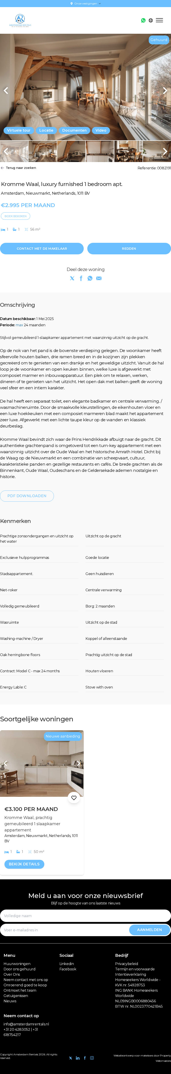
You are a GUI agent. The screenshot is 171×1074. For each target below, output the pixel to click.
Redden (129, 249)
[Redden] (74, 797)
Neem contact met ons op (26, 980)
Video (101, 130)
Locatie (46, 130)
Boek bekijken (15, 216)
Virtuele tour (19, 130)
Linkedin (66, 964)
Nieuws (10, 1001)
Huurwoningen (17, 964)
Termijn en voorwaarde (135, 969)
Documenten (74, 130)
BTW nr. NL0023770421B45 (139, 1006)
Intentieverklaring (130, 974)
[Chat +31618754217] (143, 20)
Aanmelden (149, 930)
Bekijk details (24, 864)
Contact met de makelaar (42, 249)
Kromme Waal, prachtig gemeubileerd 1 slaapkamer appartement (32, 824)
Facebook (67, 969)
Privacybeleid (126, 964)
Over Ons (12, 974)
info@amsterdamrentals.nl (26, 1024)
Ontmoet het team (20, 990)
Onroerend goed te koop (25, 985)
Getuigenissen (16, 996)
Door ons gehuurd (20, 969)
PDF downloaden (27, 496)
